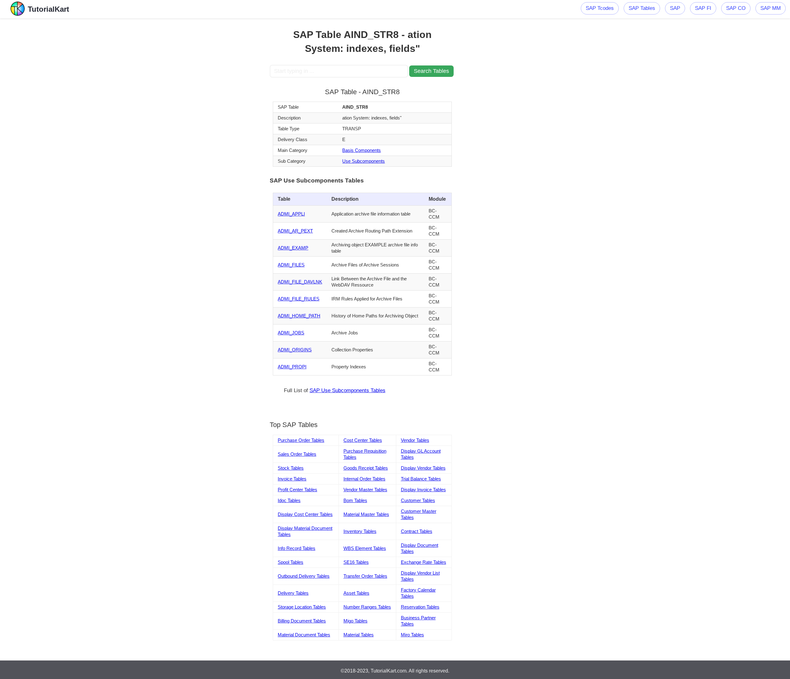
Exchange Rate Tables (423, 562)
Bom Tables (355, 500)
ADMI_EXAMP (293, 247)
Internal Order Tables (364, 478)
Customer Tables (418, 500)
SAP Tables (642, 8)
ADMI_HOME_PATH (299, 315)
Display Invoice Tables (423, 489)
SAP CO (736, 8)
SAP (675, 8)
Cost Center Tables (362, 440)
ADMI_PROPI (292, 366)
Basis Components (361, 150)
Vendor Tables (415, 440)
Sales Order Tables (297, 454)
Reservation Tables (420, 607)
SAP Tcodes (600, 8)
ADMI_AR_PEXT (295, 230)
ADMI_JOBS (291, 332)
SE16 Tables (356, 562)
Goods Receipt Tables (365, 468)
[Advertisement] (224, 111)
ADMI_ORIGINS (295, 349)
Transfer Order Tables (365, 576)
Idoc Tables (289, 500)
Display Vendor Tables (423, 468)
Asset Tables (356, 593)
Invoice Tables (292, 478)
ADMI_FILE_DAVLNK (300, 281)
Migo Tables (355, 620)
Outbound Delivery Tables (304, 576)
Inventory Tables (359, 531)
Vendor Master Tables (365, 489)
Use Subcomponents (363, 161)
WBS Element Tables (364, 548)
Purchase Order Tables (301, 440)
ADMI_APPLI (291, 213)
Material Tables (358, 634)
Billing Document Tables (302, 620)
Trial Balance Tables (421, 478)
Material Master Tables (366, 514)
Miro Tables (412, 634)
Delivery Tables (293, 593)
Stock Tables (291, 468)
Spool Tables (290, 562)
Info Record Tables (296, 548)
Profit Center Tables (297, 489)
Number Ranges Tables (367, 607)
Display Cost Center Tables (305, 514)
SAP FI (703, 8)
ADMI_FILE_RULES (298, 298)
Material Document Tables (304, 634)
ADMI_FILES (291, 264)
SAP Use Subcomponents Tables (347, 390)
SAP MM (770, 8)
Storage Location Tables (302, 607)
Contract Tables (416, 531)
